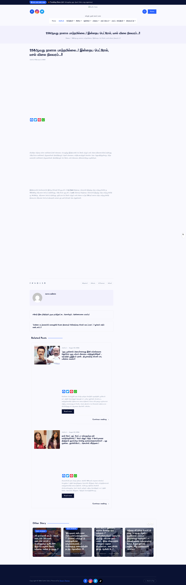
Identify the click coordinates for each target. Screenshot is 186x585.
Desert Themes (65, 581)
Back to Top (150, 581)
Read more (68, 411)
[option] (47, 542)
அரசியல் (61, 21)
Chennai (102, 283)
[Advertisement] (71, 90)
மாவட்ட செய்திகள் (117, 21)
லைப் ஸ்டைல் (105, 21)
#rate (93, 283)
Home (152, 11)
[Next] (151, 523)
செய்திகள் (70, 21)
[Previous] (148, 523)
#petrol (85, 283)
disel (110, 283)
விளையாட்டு (130, 21)
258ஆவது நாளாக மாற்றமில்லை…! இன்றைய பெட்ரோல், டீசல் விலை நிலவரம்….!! (96, 38)
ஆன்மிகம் (87, 21)
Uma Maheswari (40, 553)
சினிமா (78, 21)
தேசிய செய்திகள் (40, 531)
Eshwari (67, 553)
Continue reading (100, 419)
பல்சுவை (95, 21)
